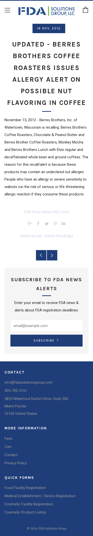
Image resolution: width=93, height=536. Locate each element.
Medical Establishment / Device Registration (40, 496)
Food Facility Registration (25, 488)
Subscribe (44, 340)
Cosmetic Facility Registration (28, 504)
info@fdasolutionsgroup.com (28, 382)
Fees (8, 438)
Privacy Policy (15, 463)
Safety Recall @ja (59, 236)
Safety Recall (30, 236)
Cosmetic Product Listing (25, 512)
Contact (11, 455)
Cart (7, 446)
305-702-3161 (15, 390)
